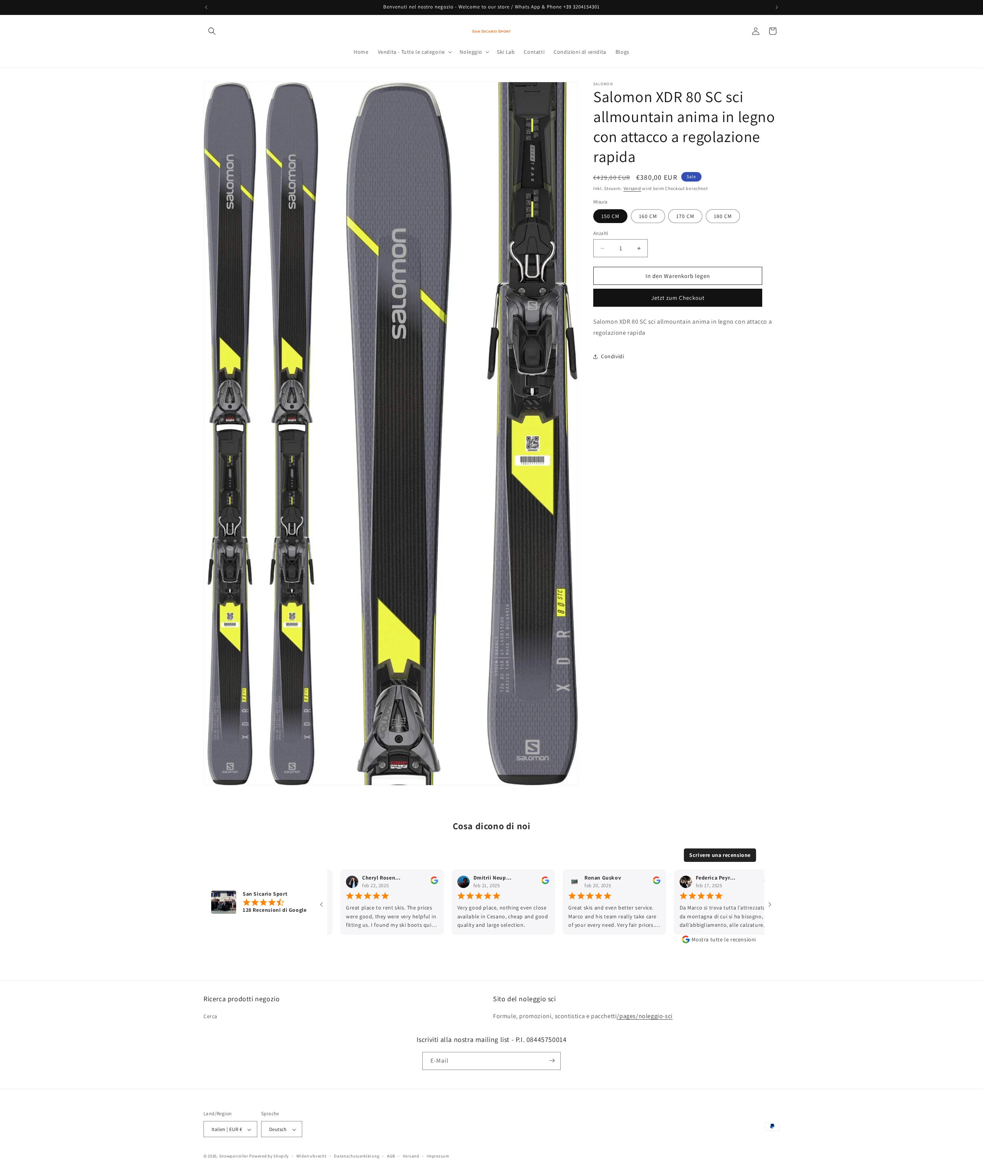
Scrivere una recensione (720, 855)
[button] (212, 31)
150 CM (610, 216)
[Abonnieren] (551, 1061)
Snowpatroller (233, 1156)
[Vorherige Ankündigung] (206, 7)
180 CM (723, 216)
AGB (391, 1156)
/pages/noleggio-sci (644, 1016)
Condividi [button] (612, 356)
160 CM (648, 216)
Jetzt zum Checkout (678, 297)
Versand (632, 188)
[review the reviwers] (398, 882)
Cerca (210, 1016)
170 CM (685, 216)
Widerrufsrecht (311, 1156)
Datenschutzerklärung (356, 1156)
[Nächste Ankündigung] (776, 7)
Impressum (438, 1156)
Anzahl (600, 233)
